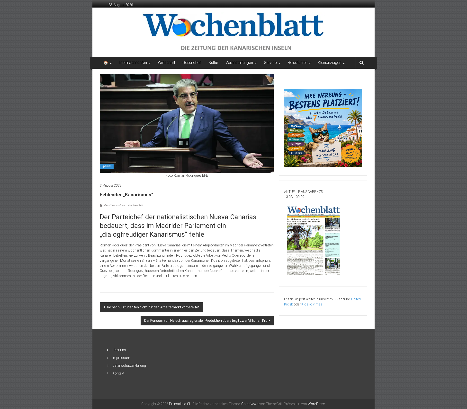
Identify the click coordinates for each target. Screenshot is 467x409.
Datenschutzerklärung (129, 365)
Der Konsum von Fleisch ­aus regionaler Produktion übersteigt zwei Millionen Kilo (206, 320)
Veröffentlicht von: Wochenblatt (123, 205)
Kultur (213, 62)
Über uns (119, 350)
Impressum (121, 358)
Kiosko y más (312, 304)
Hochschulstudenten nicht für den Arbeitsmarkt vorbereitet (152, 307)
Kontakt (118, 373)
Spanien (107, 166)
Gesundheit (191, 62)
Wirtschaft (166, 62)
